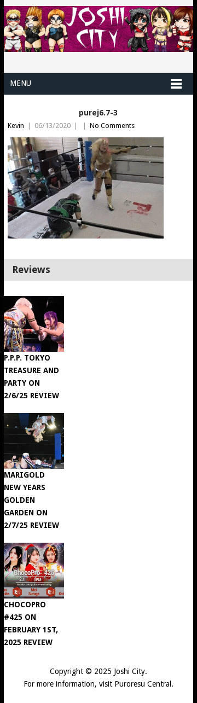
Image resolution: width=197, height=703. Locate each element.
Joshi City (129, 671)
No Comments (112, 125)
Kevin (16, 125)
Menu (20, 83)
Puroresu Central (142, 683)
